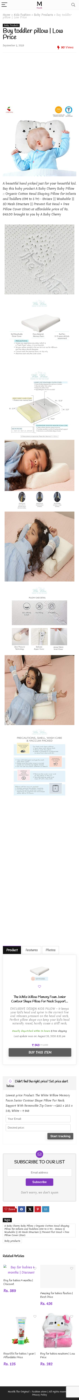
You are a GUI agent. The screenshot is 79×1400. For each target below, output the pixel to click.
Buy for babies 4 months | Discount (18, 1282)
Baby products (12, 1240)
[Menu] (4, 5)
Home (6, 15)
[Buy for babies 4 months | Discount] (21, 1267)
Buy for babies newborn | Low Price (57, 1355)
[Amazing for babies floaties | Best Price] (58, 1267)
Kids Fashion (22, 15)
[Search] (73, 5)
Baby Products (43, 15)
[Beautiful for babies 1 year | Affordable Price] (21, 1315)
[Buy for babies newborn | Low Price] (58, 1315)
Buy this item (39, 1052)
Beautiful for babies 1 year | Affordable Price (19, 1355)
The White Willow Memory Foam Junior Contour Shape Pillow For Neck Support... (39, 999)
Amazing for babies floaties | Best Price (56, 1295)
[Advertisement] (39, 76)
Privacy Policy (39, 1394)
